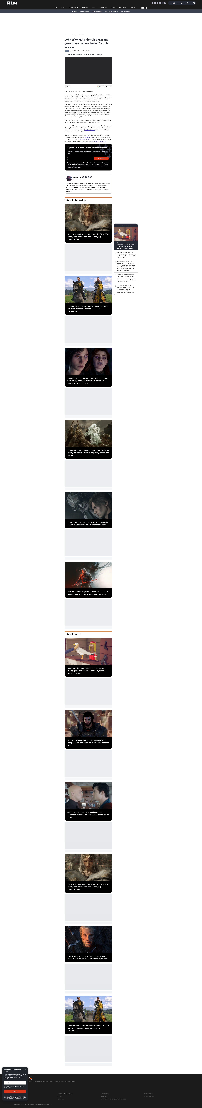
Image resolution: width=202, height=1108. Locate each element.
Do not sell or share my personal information (113, 1099)
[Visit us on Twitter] (152, 3)
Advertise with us (149, 1096)
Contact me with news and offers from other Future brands (15, 1087)
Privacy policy (105, 1093)
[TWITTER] (83, 177)
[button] (192, 3)
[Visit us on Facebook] (160, 3)
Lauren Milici (74, 50)
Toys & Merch (103, 7)
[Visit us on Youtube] (158, 3)
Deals (93, 7)
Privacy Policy (19, 1097)
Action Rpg (74, 35)
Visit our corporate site (69, 1081)
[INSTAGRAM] (86, 177)
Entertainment (73, 7)
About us (103, 1096)
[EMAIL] (91, 177)
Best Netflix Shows (125, 11)
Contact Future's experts (65, 1093)
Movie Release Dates (97, 11)
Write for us (61, 1099)
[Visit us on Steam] (165, 3)
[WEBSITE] (89, 177)
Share (68, 86)
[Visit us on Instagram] (163, 3)
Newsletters (122, 7)
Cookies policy (148, 1093)
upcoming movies (84, 139)
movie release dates (99, 141)
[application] (88, 70)
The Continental (89, 130)
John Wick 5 (89, 137)
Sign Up (15, 1091)
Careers (60, 1096)
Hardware (85, 7)
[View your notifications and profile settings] (187, 3)
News (66, 51)
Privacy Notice (76, 164)
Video (113, 7)
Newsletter (109, 86)
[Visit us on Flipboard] (155, 3)
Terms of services (88, 163)
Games (63, 7)
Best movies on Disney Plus (111, 11)
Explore (132, 7)
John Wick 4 (82, 35)
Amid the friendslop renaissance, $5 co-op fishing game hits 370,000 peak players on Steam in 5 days (126, 245)
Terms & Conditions (11, 1098)
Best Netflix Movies (84, 11)
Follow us (101, 86)
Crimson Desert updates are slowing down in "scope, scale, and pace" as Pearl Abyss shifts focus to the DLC (126, 255)
